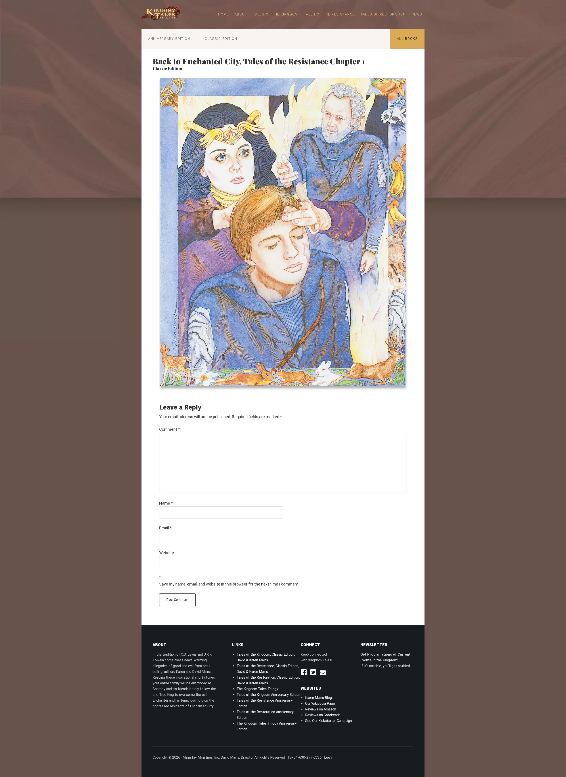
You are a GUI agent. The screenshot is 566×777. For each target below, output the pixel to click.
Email (165, 528)
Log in (328, 757)
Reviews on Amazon (320, 709)
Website (166, 552)
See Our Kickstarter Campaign (328, 721)
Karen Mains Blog (318, 698)
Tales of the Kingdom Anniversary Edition (268, 695)
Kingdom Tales (161, 13)
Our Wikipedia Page (320, 703)
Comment (169, 429)
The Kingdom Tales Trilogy (257, 689)
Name (166, 503)
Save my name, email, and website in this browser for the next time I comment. (229, 584)
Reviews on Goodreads (322, 715)
